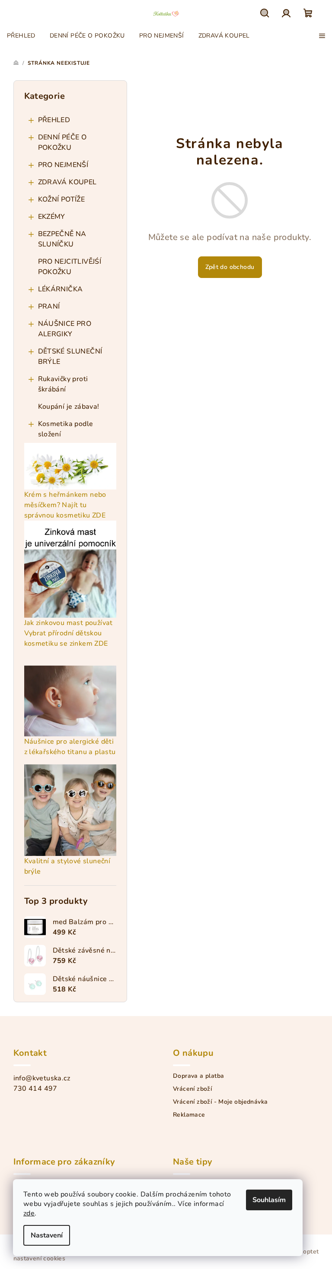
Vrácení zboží (192, 1089)
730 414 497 (35, 1088)
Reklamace (189, 1115)
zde (29, 1213)
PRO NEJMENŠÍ (63, 165)
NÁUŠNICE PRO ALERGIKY (65, 329)
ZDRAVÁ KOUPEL (67, 182)
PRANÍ (49, 306)
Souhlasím (269, 1200)
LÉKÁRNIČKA (60, 289)
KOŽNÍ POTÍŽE (61, 199)
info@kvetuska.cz (41, 1078)
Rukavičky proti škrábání (63, 384)
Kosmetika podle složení (65, 429)
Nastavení (47, 1235)
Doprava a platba (198, 1076)
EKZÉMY (51, 216)
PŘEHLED (54, 120)
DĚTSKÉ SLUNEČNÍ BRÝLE (70, 356)
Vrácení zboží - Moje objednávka (220, 1102)
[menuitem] (21, 36)
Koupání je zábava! (68, 406)
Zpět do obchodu (230, 267)
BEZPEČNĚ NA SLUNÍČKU (62, 239)
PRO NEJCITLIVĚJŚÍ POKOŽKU (70, 267)
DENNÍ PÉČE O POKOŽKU (62, 142)
